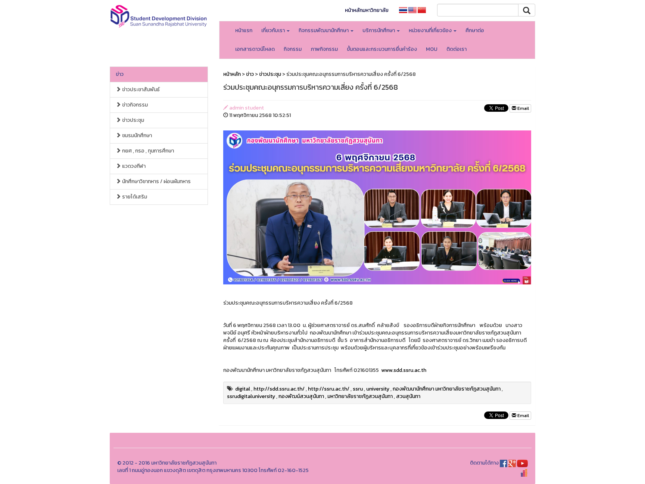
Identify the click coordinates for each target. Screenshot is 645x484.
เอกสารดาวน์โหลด (255, 49)
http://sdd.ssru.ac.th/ (279, 389)
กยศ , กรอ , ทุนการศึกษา (147, 151)
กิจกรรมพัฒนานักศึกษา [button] (324, 30)
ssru (358, 389)
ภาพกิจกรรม (324, 49)
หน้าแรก (243, 30)
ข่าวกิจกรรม (134, 105)
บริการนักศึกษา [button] (379, 30)
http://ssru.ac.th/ (328, 389)
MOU (431, 49)
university (377, 389)
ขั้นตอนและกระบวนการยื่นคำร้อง (382, 49)
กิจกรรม (293, 49)
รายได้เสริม (134, 197)
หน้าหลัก (232, 74)
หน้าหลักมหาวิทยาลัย (367, 10)
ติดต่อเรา (456, 49)
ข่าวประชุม (132, 120)
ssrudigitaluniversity (251, 396)
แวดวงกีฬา (133, 166)
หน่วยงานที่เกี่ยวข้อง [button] (431, 30)
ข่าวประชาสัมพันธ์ (140, 89)
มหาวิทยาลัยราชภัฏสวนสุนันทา (360, 396)
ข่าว (120, 74)
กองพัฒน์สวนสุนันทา (301, 396)
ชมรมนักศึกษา (136, 135)
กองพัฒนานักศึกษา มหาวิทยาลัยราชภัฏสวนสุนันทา (447, 389)
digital (242, 389)
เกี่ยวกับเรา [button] (273, 30)
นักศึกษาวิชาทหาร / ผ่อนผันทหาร (156, 181)
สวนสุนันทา (408, 396)
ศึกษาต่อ (474, 30)
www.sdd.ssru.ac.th (403, 370)
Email (522, 108)
